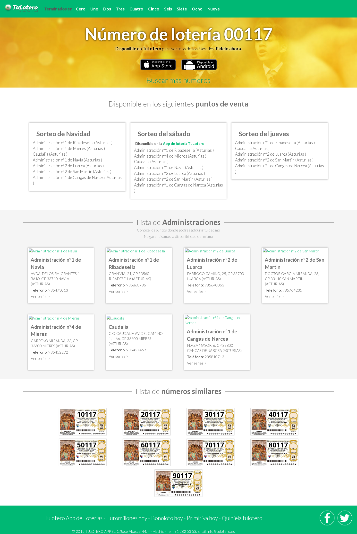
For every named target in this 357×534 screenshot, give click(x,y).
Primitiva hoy (202, 518)
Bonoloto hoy (167, 518)
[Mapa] (53, 251)
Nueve (213, 8)
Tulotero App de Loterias (73, 518)
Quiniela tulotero (242, 518)
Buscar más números (178, 80)
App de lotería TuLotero (183, 143)
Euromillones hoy (126, 518)
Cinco (153, 8)
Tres (120, 8)
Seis (168, 8)
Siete (182, 8)
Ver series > (40, 296)
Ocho (197, 8)
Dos (107, 8)
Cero (80, 8)
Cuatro (136, 8)
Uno (94, 8)
